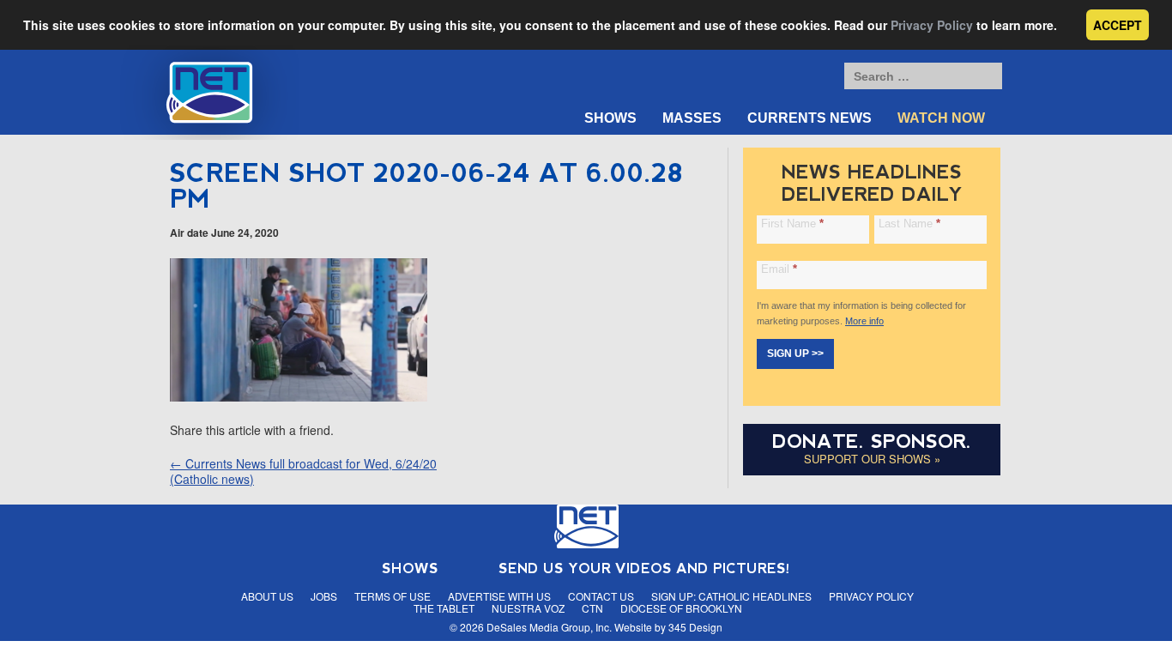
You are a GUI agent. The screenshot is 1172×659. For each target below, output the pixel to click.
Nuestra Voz (528, 608)
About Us (267, 596)
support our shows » (872, 458)
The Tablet (444, 608)
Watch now (941, 118)
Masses (692, 118)
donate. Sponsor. (871, 441)
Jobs (324, 596)
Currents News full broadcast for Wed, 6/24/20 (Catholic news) (303, 471)
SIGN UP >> (795, 354)
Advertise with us (499, 596)
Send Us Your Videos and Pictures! (644, 568)
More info (864, 321)
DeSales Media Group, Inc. (549, 627)
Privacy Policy (932, 24)
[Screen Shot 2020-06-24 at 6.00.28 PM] (298, 396)
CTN (592, 608)
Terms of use (392, 596)
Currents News (809, 118)
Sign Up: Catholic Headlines (731, 596)
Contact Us (601, 596)
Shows (610, 118)
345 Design (695, 627)
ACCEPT (1117, 24)
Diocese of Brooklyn (681, 608)
